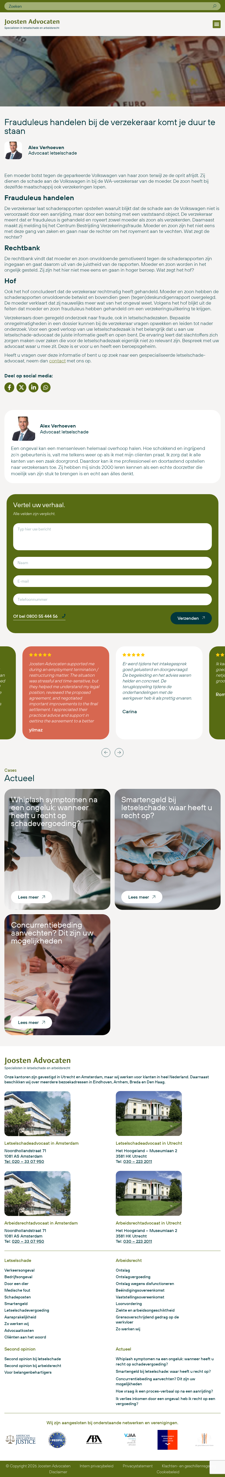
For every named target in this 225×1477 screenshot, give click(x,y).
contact (57, 361)
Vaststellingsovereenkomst (140, 1297)
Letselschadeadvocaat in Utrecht (149, 1143)
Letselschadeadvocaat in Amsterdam (41, 1143)
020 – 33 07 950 (28, 1241)
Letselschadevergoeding (26, 1310)
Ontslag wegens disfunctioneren (145, 1283)
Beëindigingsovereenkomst (140, 1290)
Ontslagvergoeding (133, 1276)
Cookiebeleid (168, 1471)
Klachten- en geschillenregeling (189, 1465)
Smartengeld (16, 1303)
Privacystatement (138, 1465)
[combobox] (111, 6)
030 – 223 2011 (137, 1161)
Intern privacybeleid (96, 1465)
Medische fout (17, 1290)
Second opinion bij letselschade (32, 1358)
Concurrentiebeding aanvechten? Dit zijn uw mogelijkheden (52, 932)
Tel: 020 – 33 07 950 (24, 1161)
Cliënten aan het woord (25, 1337)
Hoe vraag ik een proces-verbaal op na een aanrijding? (164, 1391)
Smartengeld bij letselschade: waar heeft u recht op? (166, 807)
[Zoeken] (214, 6)
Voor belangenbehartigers (28, 1372)
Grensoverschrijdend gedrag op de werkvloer (147, 1319)
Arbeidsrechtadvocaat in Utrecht (148, 1223)
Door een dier (16, 1283)
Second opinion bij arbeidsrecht (32, 1365)
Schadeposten (17, 1297)
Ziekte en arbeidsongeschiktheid (145, 1310)
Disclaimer (58, 1471)
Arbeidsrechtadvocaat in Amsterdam (41, 1223)
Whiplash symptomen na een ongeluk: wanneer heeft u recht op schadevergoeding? (54, 811)
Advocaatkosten (19, 1330)
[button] (217, 24)
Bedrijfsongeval (18, 1276)
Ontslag (123, 1270)
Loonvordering (129, 1303)
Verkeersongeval (19, 1270)
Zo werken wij (16, 1323)
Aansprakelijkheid (20, 1317)
